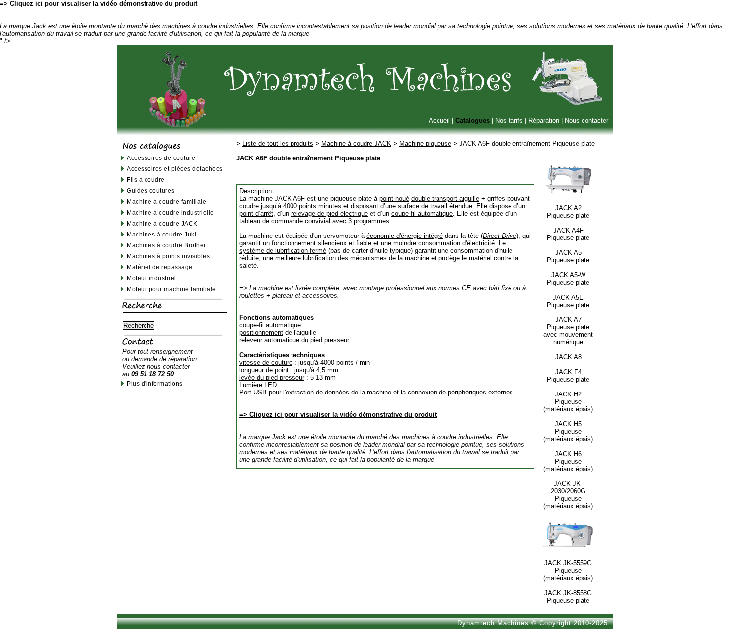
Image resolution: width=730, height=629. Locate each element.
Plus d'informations (155, 383)
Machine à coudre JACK (162, 223)
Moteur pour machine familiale (171, 289)
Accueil (439, 120)
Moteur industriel (151, 278)
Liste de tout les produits (277, 143)
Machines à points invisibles (168, 256)
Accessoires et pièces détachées (175, 168)
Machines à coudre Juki (161, 234)
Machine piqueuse (425, 143)
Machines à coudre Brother (166, 245)
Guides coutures (151, 190)
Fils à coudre (146, 179)
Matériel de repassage (160, 267)
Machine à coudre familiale (166, 201)
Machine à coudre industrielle (170, 212)
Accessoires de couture (161, 158)
